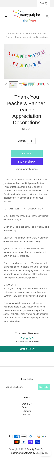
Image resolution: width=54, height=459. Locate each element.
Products (20, 33)
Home (11, 33)
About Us (27, 404)
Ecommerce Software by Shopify (27, 453)
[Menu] (5, 16)
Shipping (27, 411)
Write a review (27, 349)
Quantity (22, 141)
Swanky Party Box (35, 449)
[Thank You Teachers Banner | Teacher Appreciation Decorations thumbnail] (13, 84)
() (43, 3)
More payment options (27, 169)
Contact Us (27, 407)
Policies (27, 414)
